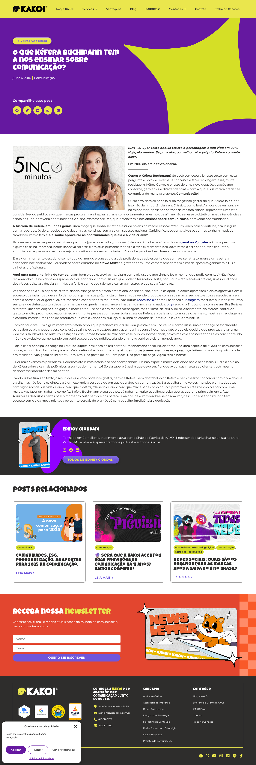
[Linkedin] (77, 450)
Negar (38, 750)
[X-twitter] (208, 756)
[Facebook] (71, 450)
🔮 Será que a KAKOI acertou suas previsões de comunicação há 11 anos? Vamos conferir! (128, 563)
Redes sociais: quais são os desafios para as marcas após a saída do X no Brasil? (205, 564)
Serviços (88, 9)
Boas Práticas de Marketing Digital (194, 547)
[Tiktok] (241, 756)
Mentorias (176, 9)
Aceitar (16, 750)
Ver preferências (63, 750)
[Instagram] (65, 450)
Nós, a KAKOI (64, 9)
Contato (200, 9)
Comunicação (44, 78)
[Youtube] (214, 756)
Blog (133, 9)
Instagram (192, 300)
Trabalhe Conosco (227, 9)
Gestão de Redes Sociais (188, 551)
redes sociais (146, 300)
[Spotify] (235, 756)
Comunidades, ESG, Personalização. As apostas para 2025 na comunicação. (48, 560)
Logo (170, 304)
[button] (75, 726)
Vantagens (113, 9)
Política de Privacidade (41, 758)
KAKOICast (152, 9)
